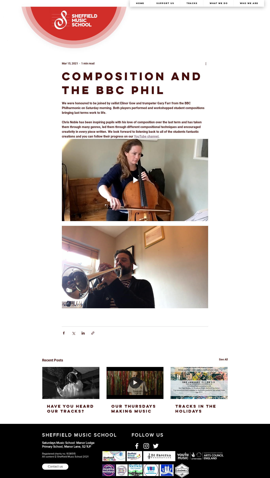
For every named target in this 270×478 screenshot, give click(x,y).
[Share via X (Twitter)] (73, 333)
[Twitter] (6, 49)
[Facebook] (6, 38)
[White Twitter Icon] (156, 446)
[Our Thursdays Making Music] (135, 383)
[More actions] (205, 63)
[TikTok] (6, 28)
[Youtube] (6, 18)
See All (223, 359)
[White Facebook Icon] (137, 446)
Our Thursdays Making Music (133, 409)
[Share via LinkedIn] (83, 333)
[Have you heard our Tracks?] (70, 383)
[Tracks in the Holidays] (199, 383)
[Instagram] (6, 7)
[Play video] (135, 180)
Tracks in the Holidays (195, 409)
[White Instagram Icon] (146, 446)
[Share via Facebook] (64, 333)
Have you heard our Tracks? (70, 409)
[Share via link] (93, 333)
